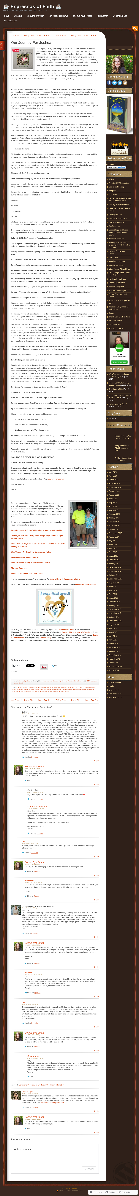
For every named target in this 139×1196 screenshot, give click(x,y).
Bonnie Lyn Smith (25, 681)
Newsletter (102, 16)
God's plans (82, 687)
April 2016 (113, 594)
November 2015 (115, 613)
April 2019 (113, 476)
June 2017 (113, 544)
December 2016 (115, 567)
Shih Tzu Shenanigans (118, 290)
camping (112, 191)
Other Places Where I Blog (119, 269)
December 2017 (115, 522)
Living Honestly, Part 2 (118, 404)
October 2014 (114, 663)
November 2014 (115, 659)
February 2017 (114, 560)
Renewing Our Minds (117, 283)
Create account (115, 682)
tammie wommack (37, 806)
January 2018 (114, 518)
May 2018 (113, 503)
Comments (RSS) (77, 1191)
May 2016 (113, 590)
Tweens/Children (115, 321)
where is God (65, 691)
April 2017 (113, 552)
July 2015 (112, 628)
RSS (134, 29)
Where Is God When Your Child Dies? (27, 574)
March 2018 (113, 510)
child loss (57, 687)
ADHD (111, 179)
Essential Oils (11, 21)
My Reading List (120, 16)
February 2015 (114, 647)
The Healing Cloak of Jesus (120, 317)
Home (6, 16)
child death (50, 687)
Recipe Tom (119, 436)
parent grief (72, 689)
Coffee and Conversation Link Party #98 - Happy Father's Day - (42, 1085)
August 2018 (114, 495)
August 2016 (114, 583)
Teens (111, 313)
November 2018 (115, 487)
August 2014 (114, 670)
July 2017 (112, 541)
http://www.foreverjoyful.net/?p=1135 (54, 1103)
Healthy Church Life (116, 239)
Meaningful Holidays (117, 261)
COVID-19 (113, 194)
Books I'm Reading (116, 187)
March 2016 (113, 598)
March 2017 (113, 556)
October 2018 (114, 491)
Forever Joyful (27, 1092)
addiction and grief (22, 687)
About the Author (35, 16)
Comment (89, 1169)
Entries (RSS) (63, 1191)
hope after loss (56, 689)
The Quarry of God (116, 389)
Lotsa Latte (113, 257)
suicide (18, 691)
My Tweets (110, 164)
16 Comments (92, 681)
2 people (37, 896)
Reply (96, 761)
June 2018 (113, 499)
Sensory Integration (116, 287)
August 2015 (114, 625)
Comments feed (115, 694)
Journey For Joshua (56, 479)
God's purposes (91, 687)
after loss (31, 687)
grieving (26, 689)
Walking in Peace (116, 328)
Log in (111, 686)
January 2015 (114, 651)
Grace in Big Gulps (116, 222)
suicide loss (25, 691)
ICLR (117, 458)
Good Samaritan (17, 689)
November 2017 (115, 525)
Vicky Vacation (121, 446)
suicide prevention (35, 691)
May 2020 (113, 472)
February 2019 (114, 483)
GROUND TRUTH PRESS (82, 16)
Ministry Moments (116, 265)
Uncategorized (114, 325)
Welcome (18, 16)
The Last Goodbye (18, 568)
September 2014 (115, 666)
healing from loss (45, 689)
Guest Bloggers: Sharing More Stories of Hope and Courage (119, 232)
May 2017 (113, 548)
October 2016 (114, 575)
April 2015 (113, 640)
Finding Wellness (115, 215)
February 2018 (114, 514)
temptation (56, 691)
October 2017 (114, 529)
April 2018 (113, 506)
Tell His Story (45, 638)
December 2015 (115, 609)
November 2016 (115, 571)
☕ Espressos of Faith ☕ (32, 6)
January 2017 (114, 564)
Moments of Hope (66, 630)
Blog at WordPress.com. (69, 1189)
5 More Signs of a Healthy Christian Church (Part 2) (77, 35)
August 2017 (114, 537)
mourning (65, 689)
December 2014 (115, 655)
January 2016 (114, 605)
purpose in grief (81, 689)
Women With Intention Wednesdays (76, 632)
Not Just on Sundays (58, 16)
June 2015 (113, 632)
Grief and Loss (48, 681)
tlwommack (29, 881)
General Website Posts (118, 219)
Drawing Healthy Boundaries (120, 205)
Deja (24, 841)
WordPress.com (115, 697)
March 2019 (113, 480)
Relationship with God (60, 681)
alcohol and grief (40, 687)
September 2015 (115, 621)
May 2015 (113, 636)
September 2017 (115, 533)
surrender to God (47, 691)
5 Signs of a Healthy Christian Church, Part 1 (30, 35)
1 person (34, 757)
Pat (23, 1003)
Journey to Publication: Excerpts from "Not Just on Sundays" (119, 244)
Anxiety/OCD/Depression (119, 183)
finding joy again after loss (69, 687)
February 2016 (114, 602)
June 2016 (113, 586)
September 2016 (115, 579)
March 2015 (113, 644)
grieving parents (34, 689)
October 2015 (114, 617)
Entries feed (113, 690)
